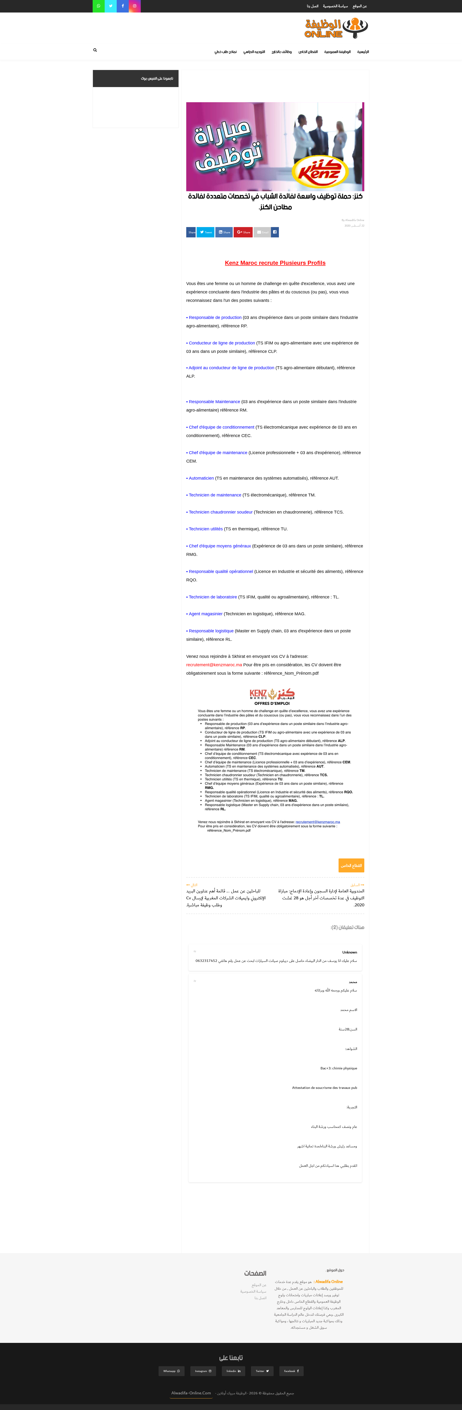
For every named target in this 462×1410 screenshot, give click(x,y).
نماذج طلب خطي (226, 51)
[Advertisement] (261, 23)
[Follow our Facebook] (123, 6)
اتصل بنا (312, 6)
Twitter (260, 1371)
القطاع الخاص (308, 51)
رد (194, 950)
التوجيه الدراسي (254, 51)
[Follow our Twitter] (111, 6)
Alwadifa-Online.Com (191, 1393)
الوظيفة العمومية (337, 51)
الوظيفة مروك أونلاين (231, 1393)
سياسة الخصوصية (335, 6)
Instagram (201, 1371)
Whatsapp (169, 1371)
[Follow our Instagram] (135, 6)
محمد (353, 982)
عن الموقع (360, 6)
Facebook (289, 1371)
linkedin (231, 1371)
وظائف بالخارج (282, 51)
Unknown (349, 952)
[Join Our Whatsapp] (99, 6)
